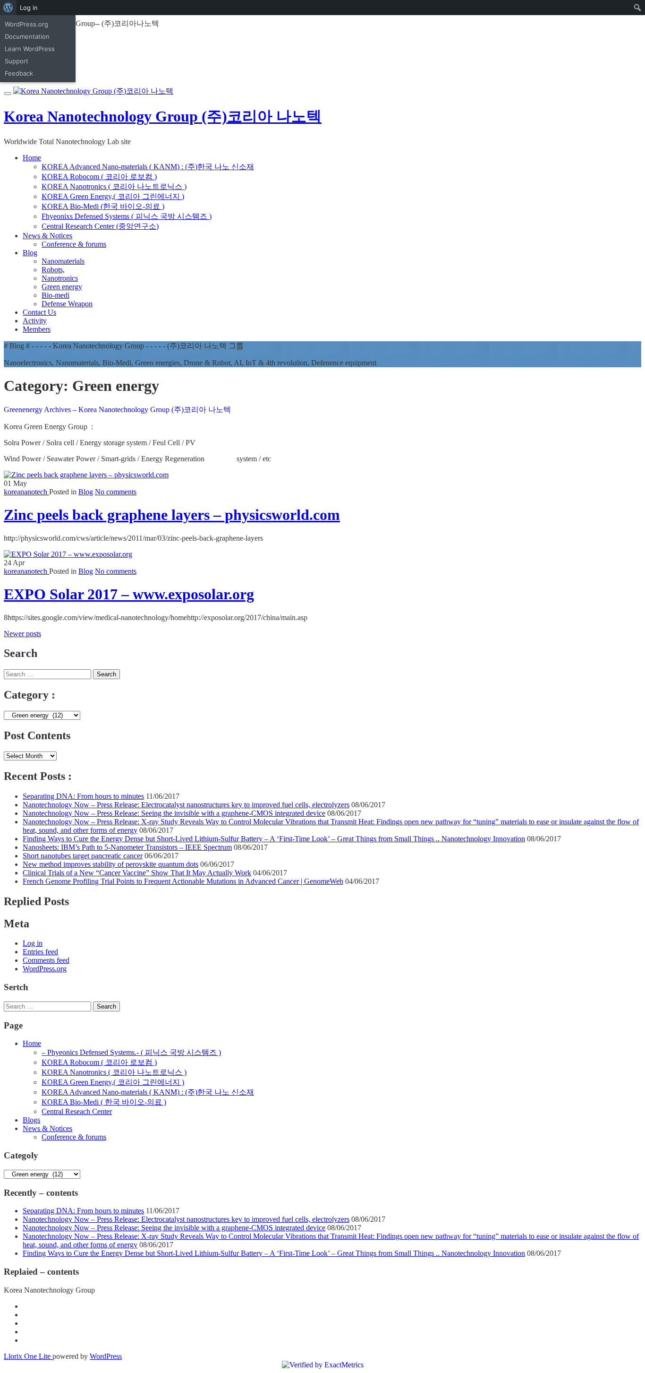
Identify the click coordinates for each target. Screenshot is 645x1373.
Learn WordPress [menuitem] (30, 48)
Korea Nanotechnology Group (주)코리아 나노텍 (163, 116)
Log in (32, 943)
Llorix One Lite (28, 1356)
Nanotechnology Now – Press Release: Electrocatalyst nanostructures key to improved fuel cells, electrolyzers (186, 805)
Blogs (31, 1120)
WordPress (106, 1356)
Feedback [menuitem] (19, 73)
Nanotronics (60, 278)
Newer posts (22, 634)
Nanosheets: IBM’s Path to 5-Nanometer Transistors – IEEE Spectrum (127, 847)
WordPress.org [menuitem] (26, 24)
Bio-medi (55, 295)
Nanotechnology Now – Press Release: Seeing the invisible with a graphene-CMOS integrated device (174, 813)
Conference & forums (74, 244)
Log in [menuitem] (29, 7)
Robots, (53, 270)
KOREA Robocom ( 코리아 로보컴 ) (99, 177)
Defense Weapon (67, 304)
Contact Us (39, 312)
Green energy (62, 287)
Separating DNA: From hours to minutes (83, 796)
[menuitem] (8, 7)
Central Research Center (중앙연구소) (100, 226)
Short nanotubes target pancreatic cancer (83, 856)
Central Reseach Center (77, 1111)
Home (32, 158)
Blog (30, 253)
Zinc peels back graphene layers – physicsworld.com (172, 514)
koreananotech (26, 492)
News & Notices (47, 236)
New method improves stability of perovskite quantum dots (110, 864)
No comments (115, 492)
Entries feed (40, 952)
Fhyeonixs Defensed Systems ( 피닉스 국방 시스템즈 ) (127, 216)
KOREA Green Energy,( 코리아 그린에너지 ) (113, 196)
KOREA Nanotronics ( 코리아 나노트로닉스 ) (114, 186)
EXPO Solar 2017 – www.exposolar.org (129, 594)
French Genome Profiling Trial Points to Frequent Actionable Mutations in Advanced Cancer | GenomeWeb (183, 881)
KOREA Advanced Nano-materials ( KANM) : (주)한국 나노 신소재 (148, 167)
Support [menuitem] (16, 61)
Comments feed (46, 960)
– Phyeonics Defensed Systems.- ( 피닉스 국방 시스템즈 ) (131, 1052)
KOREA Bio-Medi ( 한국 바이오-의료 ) (104, 1102)
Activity (35, 321)
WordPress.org (45, 969)
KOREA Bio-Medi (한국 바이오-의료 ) (103, 206)
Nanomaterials (63, 261)
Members (37, 329)
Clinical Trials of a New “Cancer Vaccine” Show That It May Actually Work (137, 873)
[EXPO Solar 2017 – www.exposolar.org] (68, 554)
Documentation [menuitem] (27, 36)
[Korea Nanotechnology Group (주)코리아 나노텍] (93, 91)
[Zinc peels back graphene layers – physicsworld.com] (86, 475)
